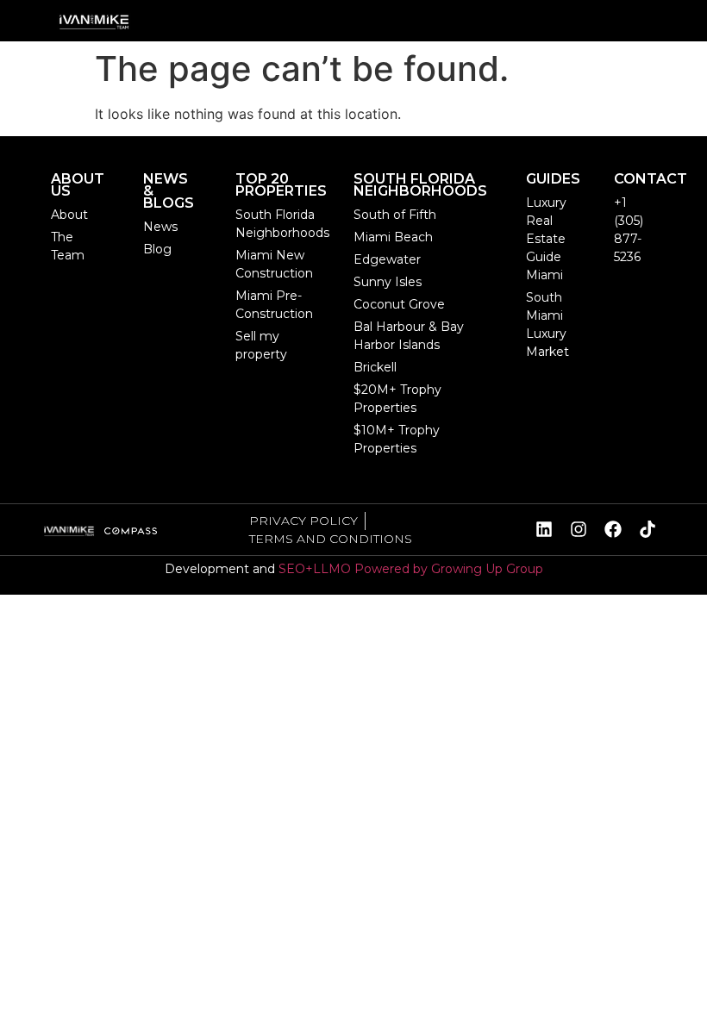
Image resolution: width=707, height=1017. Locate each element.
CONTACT (650, 179)
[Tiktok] (647, 529)
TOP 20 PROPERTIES (281, 185)
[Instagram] (578, 529)
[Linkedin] (544, 529)
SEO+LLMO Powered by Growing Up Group (410, 569)
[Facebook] (613, 529)
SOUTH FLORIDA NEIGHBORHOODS (420, 185)
